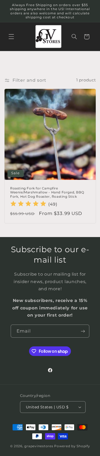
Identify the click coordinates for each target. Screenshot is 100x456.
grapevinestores (38, 446)
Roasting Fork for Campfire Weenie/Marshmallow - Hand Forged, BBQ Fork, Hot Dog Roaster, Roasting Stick (47, 192)
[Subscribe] (83, 331)
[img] (28, 204)
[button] (11, 37)
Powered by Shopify (72, 446)
